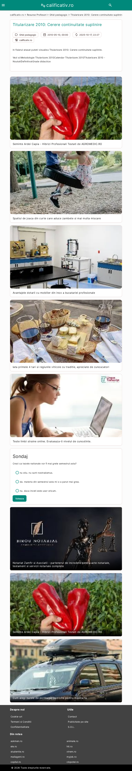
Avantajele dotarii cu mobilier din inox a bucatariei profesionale (54, 292)
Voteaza (19, 498)
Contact (72, 716)
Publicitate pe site (78, 721)
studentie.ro (17, 751)
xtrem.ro (71, 751)
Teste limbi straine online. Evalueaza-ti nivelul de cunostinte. (52, 441)
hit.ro (69, 746)
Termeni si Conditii (21, 721)
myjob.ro (71, 756)
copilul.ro (16, 762)
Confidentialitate (20, 726)
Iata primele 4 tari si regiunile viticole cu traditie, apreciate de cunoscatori (61, 367)
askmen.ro (16, 741)
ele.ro (14, 746)
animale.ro (72, 741)
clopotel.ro (73, 762)
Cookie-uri (16, 716)
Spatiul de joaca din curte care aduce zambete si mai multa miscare (57, 218)
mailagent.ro (18, 756)
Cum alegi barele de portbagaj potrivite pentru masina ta (50, 698)
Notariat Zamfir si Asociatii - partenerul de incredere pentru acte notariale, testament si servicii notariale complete (61, 564)
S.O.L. (71, 726)
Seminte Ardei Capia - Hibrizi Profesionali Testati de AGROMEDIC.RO (57, 144)
